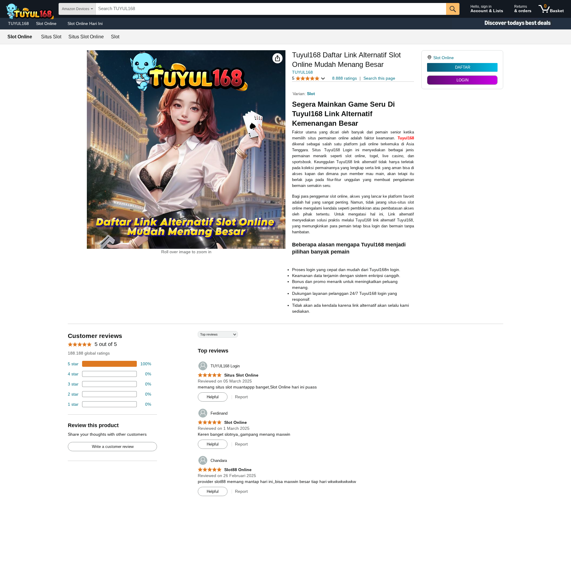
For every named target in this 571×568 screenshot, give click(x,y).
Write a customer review (113, 446)
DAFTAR (462, 67)
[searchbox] (271, 9)
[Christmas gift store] (511, 23)
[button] (277, 58)
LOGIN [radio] (462, 80)
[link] (430, 58)
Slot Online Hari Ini (85, 23)
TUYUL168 (18, 23)
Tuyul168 (406, 138)
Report (241, 396)
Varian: (300, 93)
